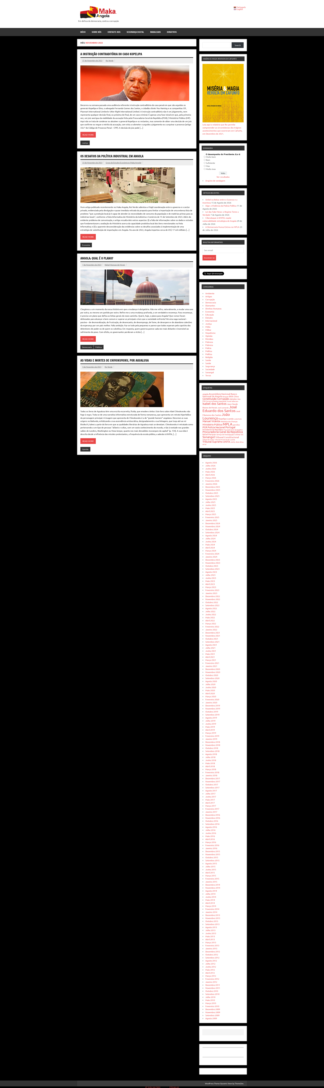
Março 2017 (210, 805)
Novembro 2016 (212, 818)
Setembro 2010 (212, 994)
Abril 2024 (210, 547)
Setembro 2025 (212, 496)
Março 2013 (210, 942)
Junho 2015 (210, 869)
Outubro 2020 (211, 675)
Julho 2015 (210, 866)
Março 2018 (210, 769)
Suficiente (210, 163)
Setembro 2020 (212, 678)
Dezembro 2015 (212, 851)
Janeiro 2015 (211, 881)
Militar (208, 330)
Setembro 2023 (212, 569)
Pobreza (209, 342)
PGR (204, 427)
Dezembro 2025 (212, 487)
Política (98, 347)
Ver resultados (223, 177)
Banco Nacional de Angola (219, 395)
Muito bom (211, 157)
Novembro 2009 (212, 1012)
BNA (231, 396)
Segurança (210, 366)
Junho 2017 (210, 796)
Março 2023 (210, 587)
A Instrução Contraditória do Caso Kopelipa (111, 54)
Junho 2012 (210, 966)
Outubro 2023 (211, 565)
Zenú (237, 442)
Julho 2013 (210, 930)
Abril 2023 (210, 584)
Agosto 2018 (211, 754)
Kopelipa (222, 418)
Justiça (85, 143)
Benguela (226, 397)
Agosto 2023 (211, 572)
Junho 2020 (210, 687)
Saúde (208, 360)
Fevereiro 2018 (212, 772)
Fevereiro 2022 (212, 626)
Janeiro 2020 (211, 702)
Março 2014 (210, 906)
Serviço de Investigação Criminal (228, 434)
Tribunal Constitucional (227, 437)
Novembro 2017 (212, 781)
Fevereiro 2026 (212, 480)
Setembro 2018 (212, 751)
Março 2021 (210, 660)
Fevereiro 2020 (212, 699)
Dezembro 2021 (212, 632)
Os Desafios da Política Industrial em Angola (111, 156)
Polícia (208, 348)
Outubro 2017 (211, 784)
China (236, 396)
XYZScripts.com (174, 1087)
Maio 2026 (210, 471)
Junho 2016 (210, 833)
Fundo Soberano (232, 401)
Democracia (87, 347)
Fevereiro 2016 (212, 845)
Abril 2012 (210, 972)
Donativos (172, 32)
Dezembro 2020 (212, 669)
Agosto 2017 (211, 790)
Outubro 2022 (211, 602)
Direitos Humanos (213, 308)
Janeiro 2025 (211, 520)
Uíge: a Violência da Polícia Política (220, 205)
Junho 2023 (210, 578)
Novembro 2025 (212, 490)
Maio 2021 (210, 654)
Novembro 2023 (212, 562)
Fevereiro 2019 (212, 736)
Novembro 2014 (212, 887)
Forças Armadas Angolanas (216, 401)
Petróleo (209, 339)
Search (238, 45)
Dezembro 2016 (212, 815)
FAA (238, 399)
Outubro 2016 (211, 821)
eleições (233, 399)
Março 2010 (210, 1003)
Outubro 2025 (211, 493)
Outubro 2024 (211, 529)
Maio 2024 (210, 544)
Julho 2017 (210, 793)
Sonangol (209, 372)
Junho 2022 (210, 614)
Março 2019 (210, 733)
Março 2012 (210, 975)
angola (205, 394)
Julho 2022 (210, 611)
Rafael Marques (209, 434)
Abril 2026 (210, 474)
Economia (86, 245)
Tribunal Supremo (212, 441)
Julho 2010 (210, 997)
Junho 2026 (210, 468)
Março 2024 (210, 550)
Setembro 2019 (212, 714)
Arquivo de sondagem (215, 180)
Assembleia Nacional (219, 394)
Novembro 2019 (212, 708)
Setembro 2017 (212, 787)
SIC (242, 434)
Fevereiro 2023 (212, 590)
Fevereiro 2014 (212, 909)
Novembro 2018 (212, 745)
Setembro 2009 (212, 1015)
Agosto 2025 (211, 499)
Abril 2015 (210, 872)
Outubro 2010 (211, 991)
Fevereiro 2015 (212, 878)
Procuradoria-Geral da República (222, 431)
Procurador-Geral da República (233, 430)
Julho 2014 (210, 893)
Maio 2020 (210, 690)
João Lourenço (216, 416)
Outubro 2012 (211, 954)
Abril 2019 (210, 729)
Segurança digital (135, 32)
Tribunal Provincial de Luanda (225, 440)
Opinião (85, 449)
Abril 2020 (210, 693)
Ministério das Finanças (229, 421)
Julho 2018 (210, 757)
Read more (88, 134)
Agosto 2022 (211, 608)
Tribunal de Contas (208, 440)
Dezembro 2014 (212, 884)
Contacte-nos (114, 32)
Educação (209, 314)
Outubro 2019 (211, 711)
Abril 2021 (210, 657)
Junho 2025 (210, 505)
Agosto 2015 (211, 863)
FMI (204, 401)
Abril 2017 (210, 802)
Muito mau (211, 169)
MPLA (227, 424)
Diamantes (210, 305)
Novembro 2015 (212, 854)
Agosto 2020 (211, 681)
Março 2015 (210, 875)
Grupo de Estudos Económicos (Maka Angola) (123, 162)
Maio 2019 (210, 726)
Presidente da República (212, 429)
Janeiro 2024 (211, 556)
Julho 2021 (210, 647)
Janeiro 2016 (211, 848)
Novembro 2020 (212, 672)
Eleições (209, 317)
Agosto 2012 (211, 960)
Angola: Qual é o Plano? (96, 258)
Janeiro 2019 (211, 739)
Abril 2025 (210, 511)
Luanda (230, 418)
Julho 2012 (210, 963)
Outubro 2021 (211, 638)
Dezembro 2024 (212, 523)
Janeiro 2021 (211, 666)
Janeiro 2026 (211, 484)
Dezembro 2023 (212, 559)
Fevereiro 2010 (212, 1006)
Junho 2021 (210, 651)
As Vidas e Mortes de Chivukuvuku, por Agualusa (114, 360)
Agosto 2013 (211, 927)
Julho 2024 (210, 538)
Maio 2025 (210, 508)
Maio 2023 (210, 581)
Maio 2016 (210, 836)
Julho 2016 (210, 830)
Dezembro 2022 (212, 596)
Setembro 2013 (212, 924)
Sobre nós (96, 32)
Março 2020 (210, 696)
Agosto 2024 (211, 535)
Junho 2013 (210, 933)
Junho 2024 (210, 541)
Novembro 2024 (212, 526)
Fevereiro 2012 (212, 979)
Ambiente (209, 293)
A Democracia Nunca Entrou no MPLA (222, 227)
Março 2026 (210, 477)
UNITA (226, 441)
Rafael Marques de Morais (115, 265)
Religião (209, 357)
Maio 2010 (210, 1000)
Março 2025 (210, 514)
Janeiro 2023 (211, 593)
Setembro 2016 (212, 824)
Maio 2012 (210, 969)
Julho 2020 (210, 684)
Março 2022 (210, 623)
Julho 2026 (210, 465)
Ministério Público (212, 424)
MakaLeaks (155, 32)
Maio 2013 (210, 936)
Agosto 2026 (211, 462)
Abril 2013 (210, 939)
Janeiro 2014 (211, 912)
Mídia (207, 326)
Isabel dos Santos (214, 403)
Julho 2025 (210, 502)
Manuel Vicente (211, 421)
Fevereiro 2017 (212, 808)
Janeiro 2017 (211, 811)
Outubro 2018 (211, 748)
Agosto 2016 (211, 827)
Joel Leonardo (223, 408)
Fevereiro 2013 (212, 945)
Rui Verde (109, 60)
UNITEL (233, 442)
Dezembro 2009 (212, 1009)
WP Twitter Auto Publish (152, 1087)
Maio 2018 (210, 763)
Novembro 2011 (212, 988)
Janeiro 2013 (211, 948)
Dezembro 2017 (212, 778)
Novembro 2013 (212, 918)
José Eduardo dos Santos (219, 409)
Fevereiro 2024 (212, 553)
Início (83, 32)
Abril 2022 (210, 620)
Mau (208, 166)
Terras (208, 375)
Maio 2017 (210, 799)
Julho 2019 (210, 720)
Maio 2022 (210, 617)
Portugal (230, 427)
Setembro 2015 (212, 860)
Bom (208, 160)
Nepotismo (210, 333)
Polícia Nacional (216, 427)
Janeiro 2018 (211, 775)
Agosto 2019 (211, 717)
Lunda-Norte (238, 419)
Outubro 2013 (211, 921)
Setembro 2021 (212, 641)
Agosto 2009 (211, 1018)
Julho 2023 (210, 575)
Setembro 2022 (212, 605)
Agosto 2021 (211, 644)
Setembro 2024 (212, 532)
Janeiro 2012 (211, 982)
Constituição (209, 398)
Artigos (208, 296)
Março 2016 (210, 842)
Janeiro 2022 (211, 629)
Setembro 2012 (212, 957)
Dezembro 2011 (212, 985)
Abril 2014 (210, 903)
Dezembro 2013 (212, 915)
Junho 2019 (210, 723)
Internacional (211, 320)
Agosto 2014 (211, 890)
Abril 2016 (210, 839)
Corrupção (210, 299)
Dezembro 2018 (212, 742)
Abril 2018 (210, 766)
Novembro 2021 (212, 635)
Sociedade (210, 369)
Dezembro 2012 (212, 951)
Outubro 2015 (211, 857)
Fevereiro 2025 (212, 517)
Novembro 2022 (212, 599)
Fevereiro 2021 (212, 663)
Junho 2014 (210, 897)
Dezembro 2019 (212, 705)
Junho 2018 (210, 760)
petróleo (236, 425)
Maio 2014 (210, 900)
